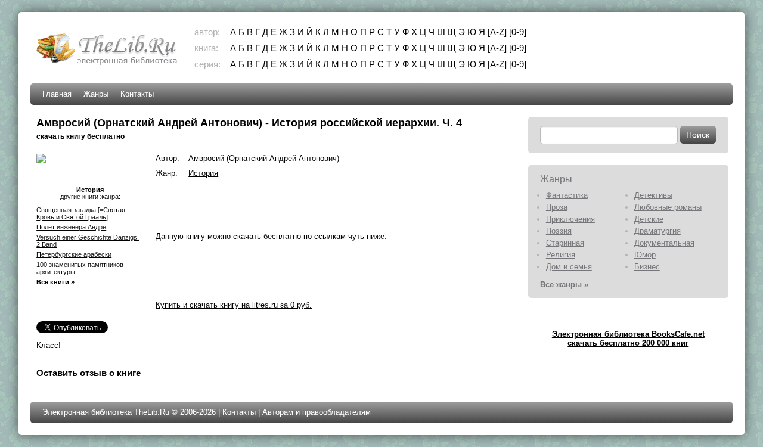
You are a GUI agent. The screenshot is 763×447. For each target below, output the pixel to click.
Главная (57, 93)
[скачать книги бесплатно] (107, 63)
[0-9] (517, 32)
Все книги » (55, 281)
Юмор (645, 254)
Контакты (137, 93)
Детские (648, 219)
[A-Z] (497, 32)
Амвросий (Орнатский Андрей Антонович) (263, 158)
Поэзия (559, 230)
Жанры (95, 93)
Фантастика (567, 195)
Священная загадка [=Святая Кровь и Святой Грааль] (80, 213)
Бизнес (647, 266)
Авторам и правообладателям (316, 412)
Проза (556, 207)
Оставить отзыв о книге (88, 373)
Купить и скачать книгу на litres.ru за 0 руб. (234, 304)
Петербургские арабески (73, 254)
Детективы (653, 195)
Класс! (48, 345)
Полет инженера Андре (71, 227)
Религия (560, 254)
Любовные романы (668, 207)
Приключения (570, 219)
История (203, 173)
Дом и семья (569, 266)
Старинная (565, 242)
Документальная (664, 242)
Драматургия (657, 230)
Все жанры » (564, 284)
